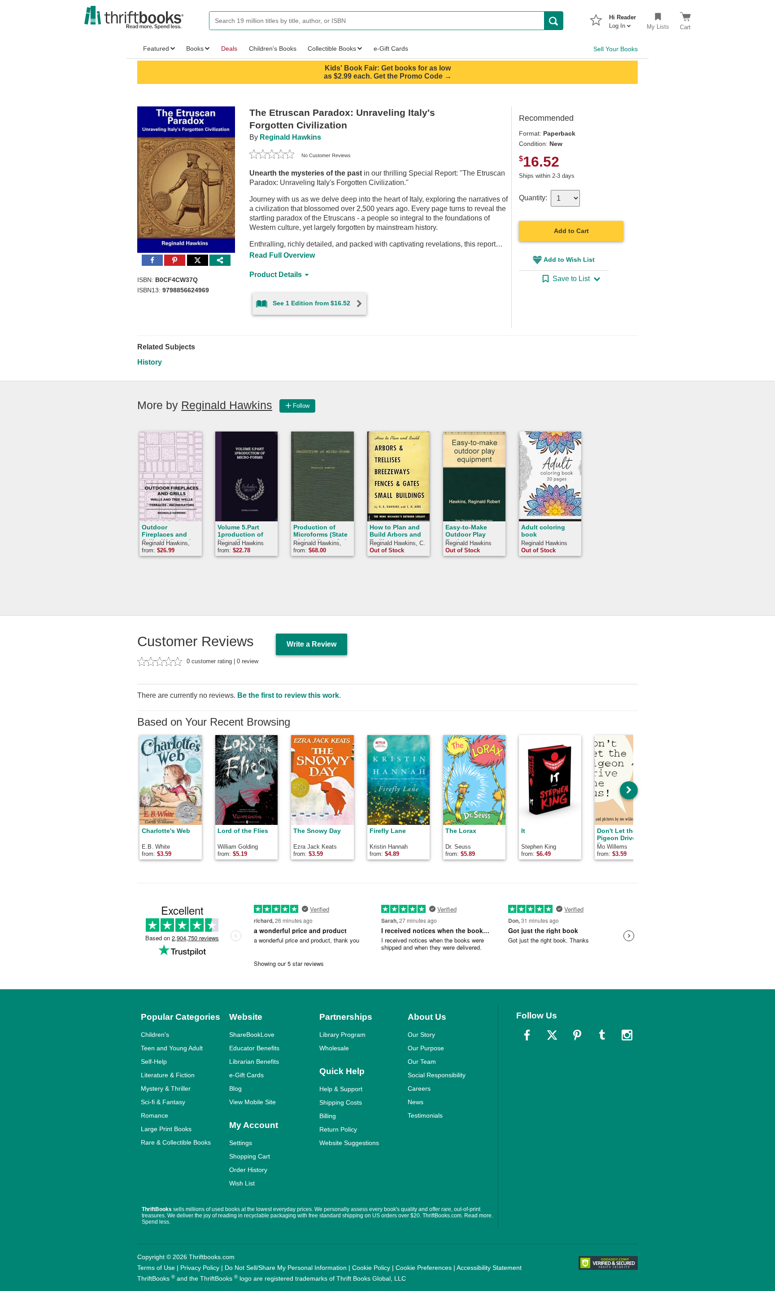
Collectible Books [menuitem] (332, 48)
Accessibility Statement (489, 1267)
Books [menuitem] (195, 48)
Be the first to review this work (288, 695)
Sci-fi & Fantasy (163, 1102)
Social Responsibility (437, 1075)
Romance (154, 1115)
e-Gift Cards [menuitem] (391, 48)
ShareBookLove (251, 1034)
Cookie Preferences (424, 1267)
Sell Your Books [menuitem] (615, 49)
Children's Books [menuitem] (272, 48)
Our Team (422, 1061)
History (149, 362)
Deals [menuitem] (229, 48)
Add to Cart (571, 230)
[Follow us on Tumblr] (602, 1035)
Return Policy (338, 1129)
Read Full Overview (282, 255)
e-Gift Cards (246, 1075)
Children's (155, 1034)
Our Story (421, 1034)
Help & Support (340, 1089)
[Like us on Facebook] (527, 1035)
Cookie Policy (371, 1267)
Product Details (275, 274)
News (415, 1102)
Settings (240, 1142)
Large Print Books (166, 1128)
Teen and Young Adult (172, 1048)
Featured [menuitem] (156, 48)
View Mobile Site (252, 1102)
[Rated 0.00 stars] (271, 155)
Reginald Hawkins (290, 137)
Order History (248, 1169)
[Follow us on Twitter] (552, 1035)
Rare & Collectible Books (176, 1142)
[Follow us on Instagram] (627, 1035)
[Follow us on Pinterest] (577, 1035)
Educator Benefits (254, 1048)
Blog (235, 1088)
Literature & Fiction (168, 1075)
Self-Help (154, 1061)
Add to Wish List (569, 259)
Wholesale (334, 1048)
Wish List (242, 1183)
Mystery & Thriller (166, 1088)
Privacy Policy (199, 1267)
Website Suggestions (349, 1142)
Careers (419, 1088)
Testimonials (425, 1115)
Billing (327, 1115)
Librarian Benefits (254, 1061)
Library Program (342, 1034)
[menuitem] (622, 19)
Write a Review (311, 644)
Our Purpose (426, 1048)
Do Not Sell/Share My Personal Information (286, 1267)
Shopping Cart (249, 1156)
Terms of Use (156, 1267)
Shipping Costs (340, 1102)
